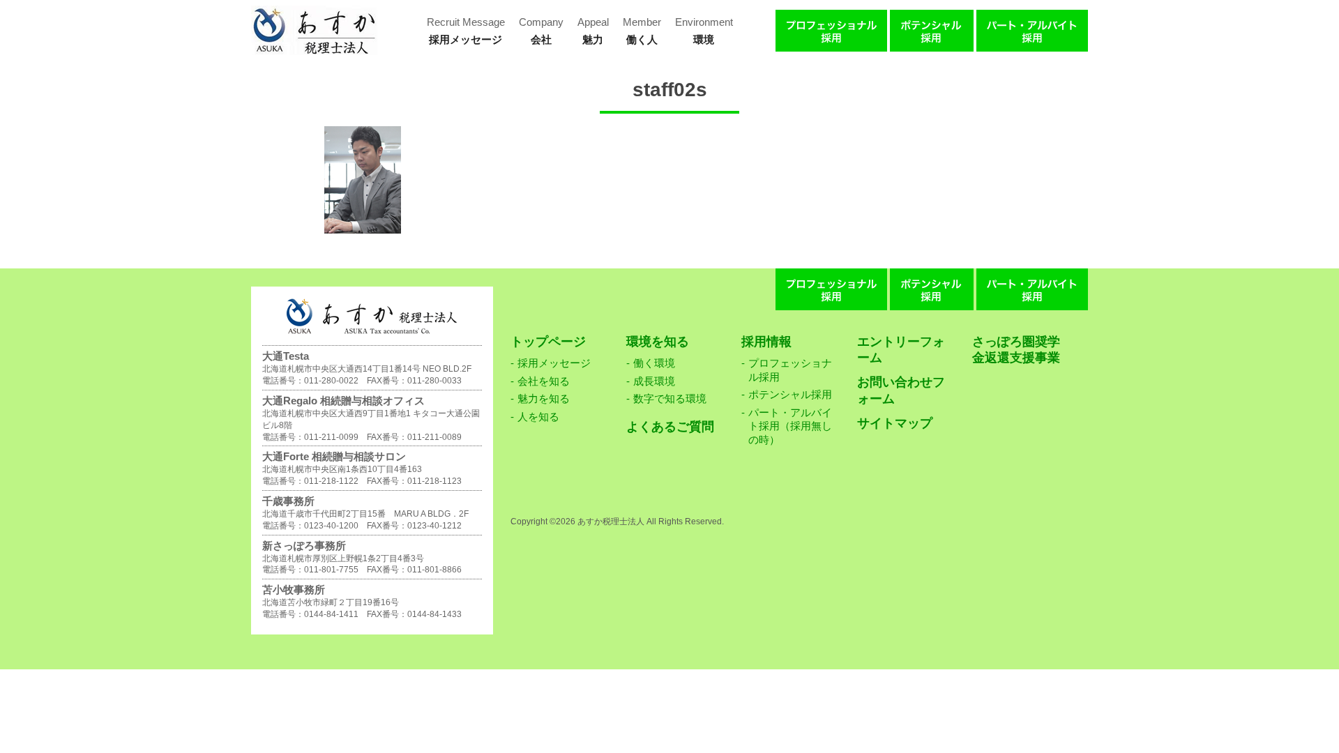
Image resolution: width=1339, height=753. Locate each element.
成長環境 (654, 381)
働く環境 (654, 363)
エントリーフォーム (901, 350)
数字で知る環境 (669, 398)
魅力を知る (543, 398)
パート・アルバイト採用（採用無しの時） (790, 426)
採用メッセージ (554, 363)
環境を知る (657, 342)
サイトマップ (894, 423)
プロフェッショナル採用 (790, 370)
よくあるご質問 (670, 427)
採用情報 (766, 342)
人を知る (538, 417)
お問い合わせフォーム (901, 390)
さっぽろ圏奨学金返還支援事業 (1016, 350)
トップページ (548, 342)
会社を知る (543, 381)
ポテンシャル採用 (790, 394)
